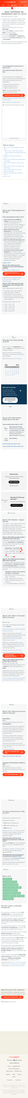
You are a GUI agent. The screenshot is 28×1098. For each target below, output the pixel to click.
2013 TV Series (16, 893)
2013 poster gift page (12, 964)
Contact (19, 1074)
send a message (14, 482)
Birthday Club (18, 1071)
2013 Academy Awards (9, 896)
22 (10, 373)
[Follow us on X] (14, 1060)
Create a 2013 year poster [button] (12, 95)
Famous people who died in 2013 (11, 444)
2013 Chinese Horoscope (10, 890)
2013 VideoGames (8, 898)
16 (12, 371)
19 (3, 8)
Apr (8, 5)
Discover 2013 (7, 879)
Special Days (9, 1071)
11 (16, 370)
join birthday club (17, 505)
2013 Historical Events (10, 881)
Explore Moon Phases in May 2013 (12, 756)
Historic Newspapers (13, 1068)
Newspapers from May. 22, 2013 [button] (12, 273)
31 (14, 375)
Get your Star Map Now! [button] (11, 774)
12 (18, 370)
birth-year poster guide (18, 965)
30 (12, 375)
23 (15, 8)
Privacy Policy (10, 1080)
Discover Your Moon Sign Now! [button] (12, 752)
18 (1, 8)
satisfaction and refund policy (13, 102)
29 (10, 375)
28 (8, 375)
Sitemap (8, 1074)
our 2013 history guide (20, 962)
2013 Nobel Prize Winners (10, 884)
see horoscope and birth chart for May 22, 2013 (10, 400)
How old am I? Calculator (13, 830)
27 (25, 8)
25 (20, 8)
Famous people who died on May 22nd (13, 446)
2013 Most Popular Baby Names (12, 887)
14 (8, 371)
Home (9, 1066)
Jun (20, 5)
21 (9, 8)
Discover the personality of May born (12, 650)
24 (17, 8)
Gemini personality (12, 638)
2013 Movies (7, 893)
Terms (13, 1076)
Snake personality (14, 670)
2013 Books (21, 896)
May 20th (19, 644)
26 (23, 8)
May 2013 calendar (16, 358)
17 (14, 371)
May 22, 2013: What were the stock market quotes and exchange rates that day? (15, 152)
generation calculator (12, 864)
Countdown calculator (14, 849)
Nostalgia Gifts (16, 1066)
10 (14, 370)
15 (10, 371)
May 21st (21, 646)
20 (6, 8)
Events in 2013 (6, 262)
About (13, 1074)
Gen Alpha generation (18, 858)
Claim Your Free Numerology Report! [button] (11, 655)
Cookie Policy (18, 1080)
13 (5, 371)
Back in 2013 (7, 176)
